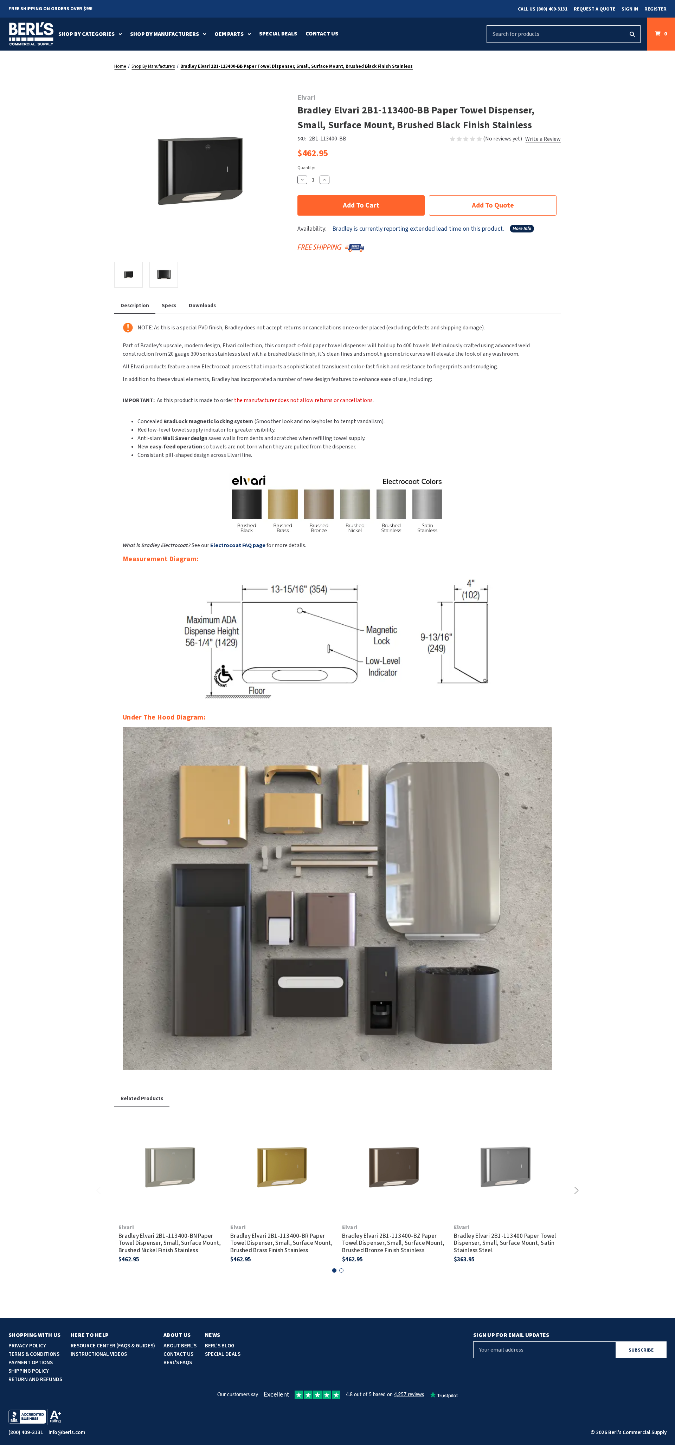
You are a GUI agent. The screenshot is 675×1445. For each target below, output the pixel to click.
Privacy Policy (27, 1345)
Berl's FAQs (177, 1362)
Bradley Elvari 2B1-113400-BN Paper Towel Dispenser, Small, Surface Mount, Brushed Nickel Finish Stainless (169, 1243)
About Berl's (180, 1345)
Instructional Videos (99, 1354)
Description (135, 305)
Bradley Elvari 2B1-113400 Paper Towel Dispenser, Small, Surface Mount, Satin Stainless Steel (505, 1243)
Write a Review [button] (543, 139)
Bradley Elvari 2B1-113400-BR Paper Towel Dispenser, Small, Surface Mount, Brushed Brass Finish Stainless (281, 1243)
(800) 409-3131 (25, 1432)
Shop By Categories (86, 34)
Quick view (170, 1157)
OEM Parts (229, 34)
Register (655, 9)
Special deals (222, 1354)
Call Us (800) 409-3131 (542, 9)
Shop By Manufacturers (164, 34)
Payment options (30, 1362)
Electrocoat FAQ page (237, 545)
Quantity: (306, 168)
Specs (169, 305)
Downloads (202, 305)
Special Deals (278, 34)
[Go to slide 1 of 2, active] (334, 1270)
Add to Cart (170, 1177)
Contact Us (322, 34)
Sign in (630, 9)
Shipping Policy (28, 1371)
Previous (99, 1190)
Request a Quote (594, 9)
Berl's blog (219, 1345)
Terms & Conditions (33, 1354)
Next (575, 1190)
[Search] (632, 34)
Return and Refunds (35, 1379)
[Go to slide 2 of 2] (341, 1270)
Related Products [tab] (142, 1098)
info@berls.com (67, 1432)
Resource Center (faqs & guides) (113, 1345)
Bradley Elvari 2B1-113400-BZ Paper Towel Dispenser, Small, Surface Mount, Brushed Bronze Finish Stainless (393, 1243)
